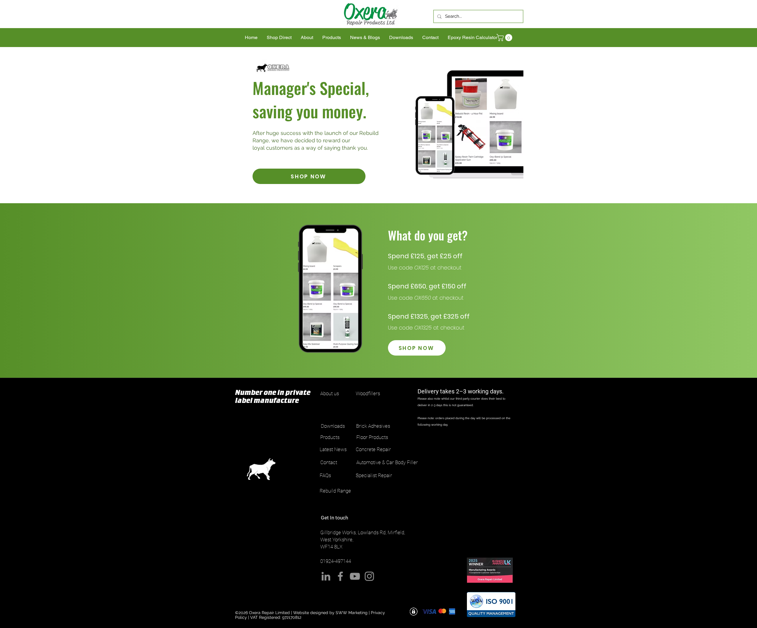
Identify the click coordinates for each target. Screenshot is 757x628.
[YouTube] (355, 576)
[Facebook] (340, 576)
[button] (505, 37)
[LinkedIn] (326, 576)
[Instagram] (369, 576)
